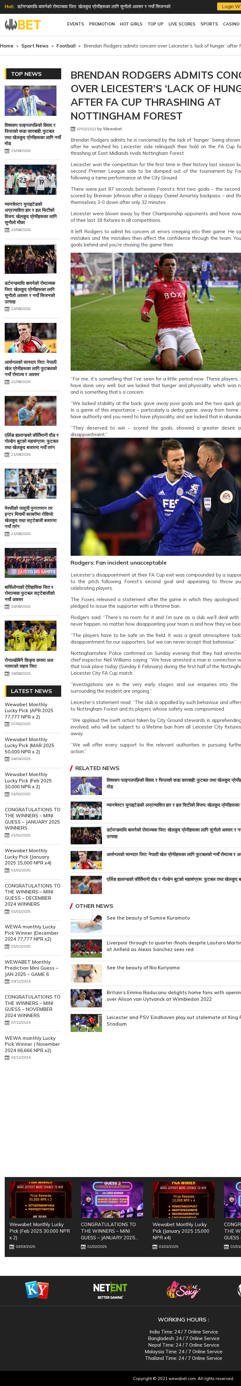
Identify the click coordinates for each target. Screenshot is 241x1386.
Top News (26, 73)
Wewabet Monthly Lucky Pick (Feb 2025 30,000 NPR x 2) (28, 780)
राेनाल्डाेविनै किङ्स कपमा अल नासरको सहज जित (29, 663)
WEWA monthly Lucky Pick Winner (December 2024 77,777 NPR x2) (32, 933)
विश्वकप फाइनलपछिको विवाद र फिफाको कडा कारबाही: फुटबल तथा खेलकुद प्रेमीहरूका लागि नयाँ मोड (33, 134)
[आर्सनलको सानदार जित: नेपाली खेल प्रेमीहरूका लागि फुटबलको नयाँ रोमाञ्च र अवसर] (30, 338)
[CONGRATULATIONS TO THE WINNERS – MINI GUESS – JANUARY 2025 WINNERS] (40, 1200)
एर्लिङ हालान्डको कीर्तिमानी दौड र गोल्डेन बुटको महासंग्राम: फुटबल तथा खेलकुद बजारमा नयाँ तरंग (32, 441)
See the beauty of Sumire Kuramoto (148, 918)
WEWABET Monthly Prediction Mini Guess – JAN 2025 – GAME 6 (31, 968)
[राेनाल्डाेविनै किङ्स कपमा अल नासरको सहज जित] (30, 636)
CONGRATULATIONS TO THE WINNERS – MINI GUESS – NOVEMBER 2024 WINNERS (33, 1006)
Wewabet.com (23, 25)
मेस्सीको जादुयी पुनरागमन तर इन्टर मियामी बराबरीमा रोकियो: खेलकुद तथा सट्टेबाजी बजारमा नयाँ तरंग (30, 517)
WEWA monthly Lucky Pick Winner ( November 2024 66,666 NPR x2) (32, 1044)
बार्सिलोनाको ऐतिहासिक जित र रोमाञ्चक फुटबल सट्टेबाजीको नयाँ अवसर (30, 593)
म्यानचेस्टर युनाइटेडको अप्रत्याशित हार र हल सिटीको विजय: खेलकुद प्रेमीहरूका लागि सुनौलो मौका (31, 213)
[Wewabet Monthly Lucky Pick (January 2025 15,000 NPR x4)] (112, 1200)
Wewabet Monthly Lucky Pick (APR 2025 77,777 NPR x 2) (29, 710)
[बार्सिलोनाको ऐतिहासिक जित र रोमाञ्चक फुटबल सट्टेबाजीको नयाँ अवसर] (30, 563)
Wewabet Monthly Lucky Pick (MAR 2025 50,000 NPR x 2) (29, 745)
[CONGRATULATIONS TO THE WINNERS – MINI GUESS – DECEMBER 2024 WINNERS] (184, 1200)
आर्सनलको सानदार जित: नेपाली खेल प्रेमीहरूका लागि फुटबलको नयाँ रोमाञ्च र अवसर (87, 6)
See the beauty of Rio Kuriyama (143, 968)
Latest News (31, 691)
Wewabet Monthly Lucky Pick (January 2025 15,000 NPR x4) (28, 857)
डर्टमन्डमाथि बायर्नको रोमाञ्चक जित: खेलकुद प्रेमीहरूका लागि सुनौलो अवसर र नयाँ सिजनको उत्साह (30, 292)
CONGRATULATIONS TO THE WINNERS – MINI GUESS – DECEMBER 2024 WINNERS (33, 895)
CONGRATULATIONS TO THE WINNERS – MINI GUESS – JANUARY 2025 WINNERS (33, 819)
